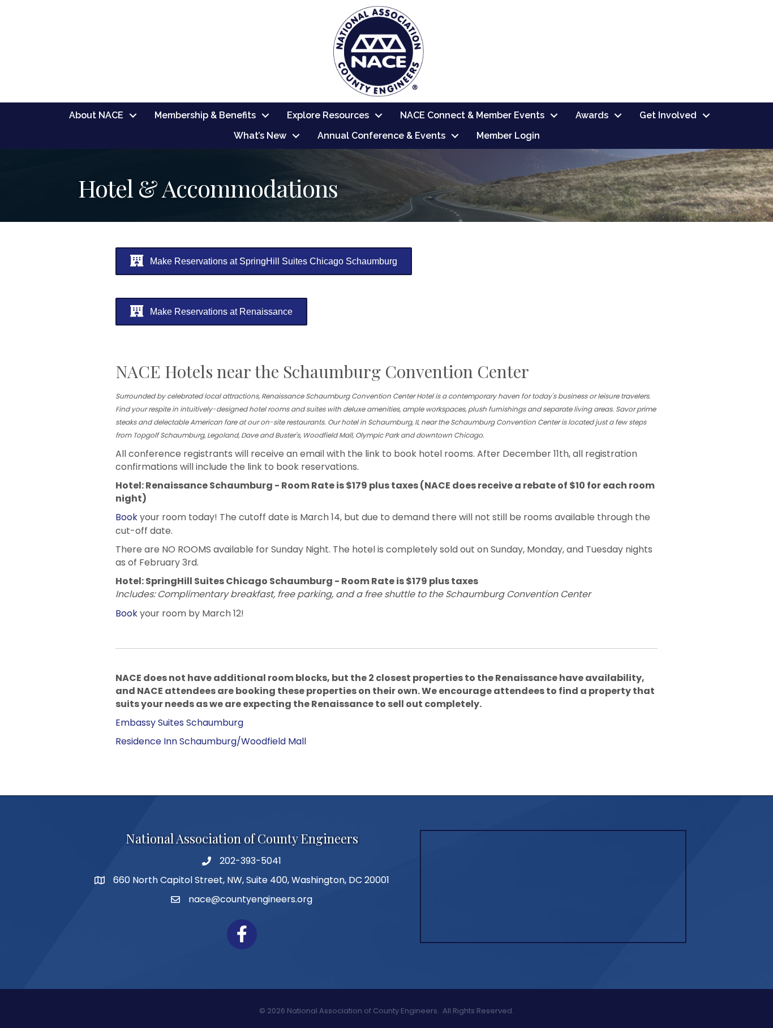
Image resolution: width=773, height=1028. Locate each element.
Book (126, 517)
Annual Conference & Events (381, 135)
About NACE (96, 115)
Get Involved (668, 115)
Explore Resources (328, 115)
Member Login (508, 135)
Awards (592, 115)
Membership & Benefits (205, 115)
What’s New (260, 135)
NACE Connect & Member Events (472, 115)
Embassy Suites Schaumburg (179, 722)
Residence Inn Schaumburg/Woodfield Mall (210, 741)
